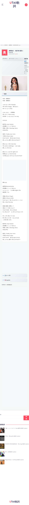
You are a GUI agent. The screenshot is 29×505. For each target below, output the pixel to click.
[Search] (26, 4)
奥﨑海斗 (6, 45)
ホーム (2, 45)
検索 (26, 418)
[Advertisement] (14, 24)
